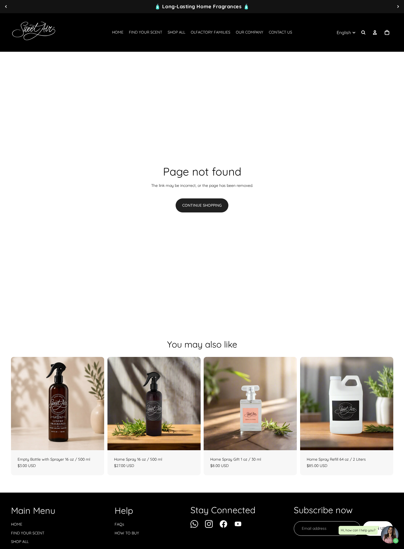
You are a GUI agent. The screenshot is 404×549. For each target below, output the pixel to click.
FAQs (119, 524)
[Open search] (363, 32)
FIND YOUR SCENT (27, 533)
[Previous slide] (6, 7)
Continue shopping (202, 205)
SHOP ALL (20, 541)
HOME (16, 524)
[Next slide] (398, 7)
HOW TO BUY (127, 533)
